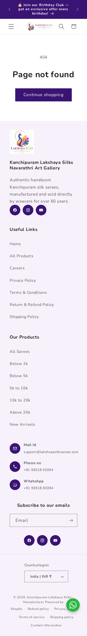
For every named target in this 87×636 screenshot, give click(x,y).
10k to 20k (20, 400)
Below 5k (19, 376)
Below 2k (19, 363)
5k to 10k (19, 388)
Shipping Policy (24, 316)
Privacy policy (65, 609)
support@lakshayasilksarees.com (51, 452)
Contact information (46, 625)
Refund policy (38, 609)
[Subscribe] (71, 520)
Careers (17, 268)
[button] (11, 26)
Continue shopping (43, 95)
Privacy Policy (23, 280)
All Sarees (20, 351)
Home (15, 244)
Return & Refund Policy (32, 304)
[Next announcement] (77, 9)
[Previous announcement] (9, 9)
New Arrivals (22, 424)
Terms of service (32, 617)
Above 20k (20, 412)
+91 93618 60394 (38, 470)
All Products (21, 256)
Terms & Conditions (28, 292)
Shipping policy (62, 617)
